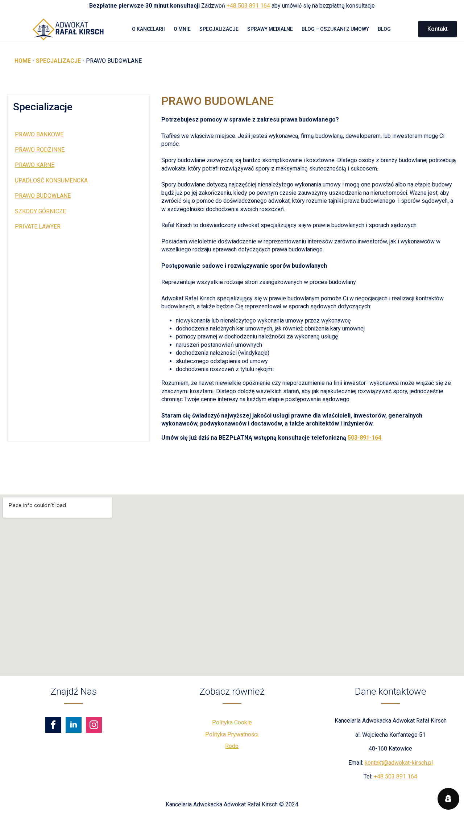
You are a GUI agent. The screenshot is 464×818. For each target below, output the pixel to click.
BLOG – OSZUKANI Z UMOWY (335, 29)
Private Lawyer (38, 226)
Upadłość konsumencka (51, 180)
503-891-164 (364, 437)
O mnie (182, 29)
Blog (384, 29)
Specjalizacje (219, 29)
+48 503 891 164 (248, 5)
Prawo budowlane (43, 195)
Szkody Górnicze (40, 211)
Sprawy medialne (270, 29)
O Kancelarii (148, 29)
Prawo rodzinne (40, 149)
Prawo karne (34, 164)
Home (22, 60)
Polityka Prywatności (231, 734)
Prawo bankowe (39, 134)
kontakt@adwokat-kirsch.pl (399, 762)
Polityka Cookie (232, 722)
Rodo (232, 746)
